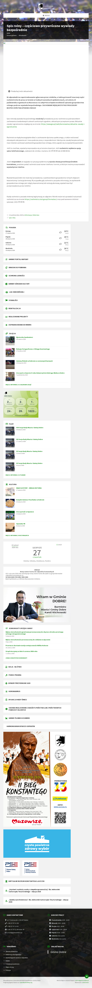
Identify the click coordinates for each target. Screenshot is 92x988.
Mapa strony (10, 967)
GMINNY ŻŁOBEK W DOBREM (19, 718)
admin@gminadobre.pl (82, 980)
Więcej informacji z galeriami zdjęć (18, 384)
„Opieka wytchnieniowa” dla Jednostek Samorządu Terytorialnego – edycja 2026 (38, 901)
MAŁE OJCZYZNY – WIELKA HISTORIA (29, 488)
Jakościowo (85, 982)
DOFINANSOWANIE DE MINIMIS (20, 325)
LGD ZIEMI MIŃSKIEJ (16, 292)
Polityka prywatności (13, 964)
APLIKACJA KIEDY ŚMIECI (17, 699)
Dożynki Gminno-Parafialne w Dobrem (30, 500)
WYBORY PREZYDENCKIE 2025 (19, 683)
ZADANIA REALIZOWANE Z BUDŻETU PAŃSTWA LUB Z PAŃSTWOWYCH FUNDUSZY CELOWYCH (35, 709)
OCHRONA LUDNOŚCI (17, 275)
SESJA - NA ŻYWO (15, 667)
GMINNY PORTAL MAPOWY (18, 259)
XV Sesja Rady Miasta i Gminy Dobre (29, 451)
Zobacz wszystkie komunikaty (16, 658)
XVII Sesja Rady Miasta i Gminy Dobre (29, 428)
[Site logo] (46, 9)
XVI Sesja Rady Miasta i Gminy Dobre (29, 439)
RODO (8, 961)
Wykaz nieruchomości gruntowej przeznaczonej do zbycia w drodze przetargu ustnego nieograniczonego (34, 633)
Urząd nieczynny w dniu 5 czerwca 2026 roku (21, 651)
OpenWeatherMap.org (26, 982)
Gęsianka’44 (20, 524)
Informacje (28, 215)
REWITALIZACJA (15, 308)
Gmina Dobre (58, 952)
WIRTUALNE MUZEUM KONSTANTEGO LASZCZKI (26, 881)
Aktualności (22, 35)
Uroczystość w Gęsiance (25, 512)
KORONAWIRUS (14, 691)
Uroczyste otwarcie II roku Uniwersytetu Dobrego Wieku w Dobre (40, 373)
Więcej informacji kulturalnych (17, 535)
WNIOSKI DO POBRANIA (17, 267)
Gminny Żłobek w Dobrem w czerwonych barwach (34, 361)
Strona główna (11, 35)
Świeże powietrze (12, 951)
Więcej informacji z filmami (15, 475)
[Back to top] (87, 976)
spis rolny (12, 218)
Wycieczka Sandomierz (24, 337)
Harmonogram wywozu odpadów (17, 958)
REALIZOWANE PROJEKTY (18, 316)
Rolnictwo (36, 215)
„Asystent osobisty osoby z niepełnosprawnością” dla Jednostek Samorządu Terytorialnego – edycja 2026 (34, 890)
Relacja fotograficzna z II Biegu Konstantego (33, 349)
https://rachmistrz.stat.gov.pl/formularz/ (41, 199)
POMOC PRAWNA (15, 675)
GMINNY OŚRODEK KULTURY (19, 284)
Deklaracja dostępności (13, 955)
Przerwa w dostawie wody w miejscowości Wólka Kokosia (27, 645)
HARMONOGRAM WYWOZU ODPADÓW (21, 726)
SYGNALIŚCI (13, 300)
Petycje (8, 970)
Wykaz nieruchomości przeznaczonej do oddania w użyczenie (28, 640)
